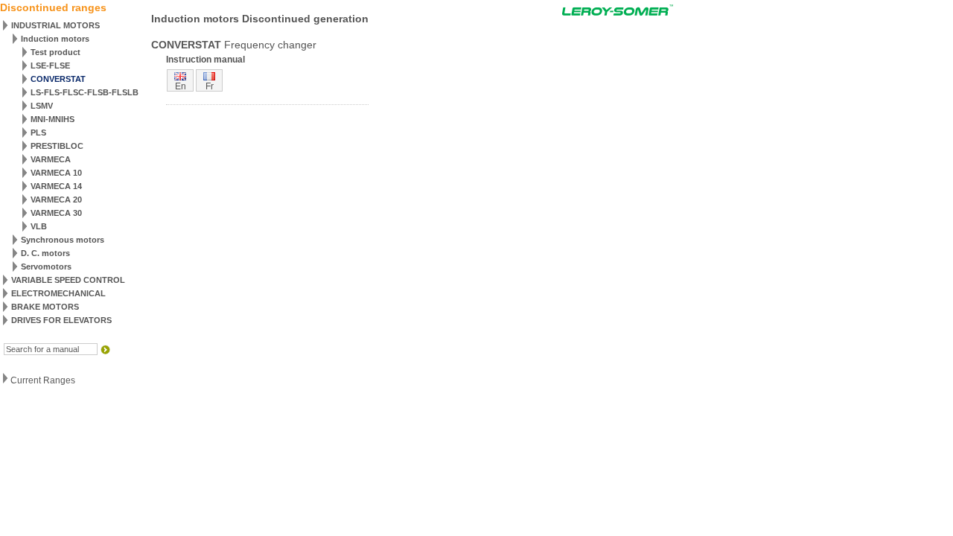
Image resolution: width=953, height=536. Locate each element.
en (180, 86)
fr (209, 86)
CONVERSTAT (58, 78)
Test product (55, 52)
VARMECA (51, 159)
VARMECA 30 (56, 212)
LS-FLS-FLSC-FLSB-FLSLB (84, 92)
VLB (39, 226)
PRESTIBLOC (57, 145)
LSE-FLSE (50, 65)
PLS (38, 132)
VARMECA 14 (56, 186)
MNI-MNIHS (52, 119)
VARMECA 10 (56, 172)
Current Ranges (42, 380)
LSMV (42, 105)
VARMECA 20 (56, 199)
